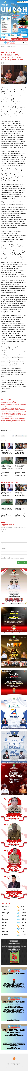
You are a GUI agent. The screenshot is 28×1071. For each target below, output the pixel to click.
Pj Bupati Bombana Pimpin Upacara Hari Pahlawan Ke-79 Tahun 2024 (11, 401)
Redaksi (18, 1063)
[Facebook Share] (13, 436)
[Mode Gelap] (23, 42)
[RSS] (14, 1058)
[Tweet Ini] (16, 436)
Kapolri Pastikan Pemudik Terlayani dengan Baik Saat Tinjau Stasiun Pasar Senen (13, 405)
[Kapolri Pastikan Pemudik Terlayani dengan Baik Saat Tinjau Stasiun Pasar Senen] (21, 446)
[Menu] (2, 42)
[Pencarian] (26, 42)
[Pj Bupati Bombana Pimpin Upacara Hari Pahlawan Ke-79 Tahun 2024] (7, 446)
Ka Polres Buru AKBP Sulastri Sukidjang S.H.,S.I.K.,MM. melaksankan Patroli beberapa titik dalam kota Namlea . (13, 415)
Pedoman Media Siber (14, 1065)
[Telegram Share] (22, 436)
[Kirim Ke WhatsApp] (25, 436)
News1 (2, 50)
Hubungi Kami (11, 1063)
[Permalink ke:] (2, 63)
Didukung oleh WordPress (9, 1067)
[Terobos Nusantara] (9, 42)
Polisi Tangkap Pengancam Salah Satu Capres (13, 418)
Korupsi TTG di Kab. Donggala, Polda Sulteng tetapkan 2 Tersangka (13, 421)
